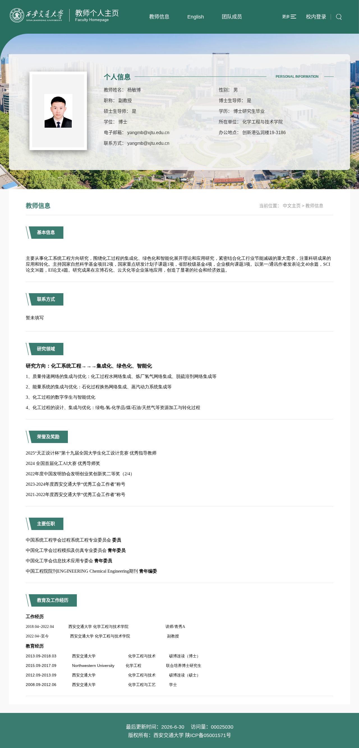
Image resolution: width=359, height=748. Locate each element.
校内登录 (316, 17)
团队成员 (232, 17)
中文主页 (292, 205)
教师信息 (159, 17)
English (195, 17)
